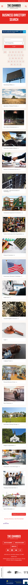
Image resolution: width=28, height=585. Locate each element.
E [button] (21, 52)
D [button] (18, 52)
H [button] (14, 55)
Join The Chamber (19, 518)
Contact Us (14, 546)
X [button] (14, 64)
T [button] (17, 61)
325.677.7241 (14, 556)
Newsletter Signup (19, 542)
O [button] (18, 58)
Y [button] (17, 64)
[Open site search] (26, 6)
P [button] (21, 58)
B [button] (12, 52)
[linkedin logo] (12, 550)
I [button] (17, 55)
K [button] (22, 55)
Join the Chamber (8, 542)
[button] (19, 514)
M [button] (12, 58)
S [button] (14, 61)
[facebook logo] (8, 550)
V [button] (23, 61)
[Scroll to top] (26, 583)
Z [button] (20, 64)
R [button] (11, 61)
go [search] (14, 46)
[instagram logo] (20, 550)
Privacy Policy (18, 560)
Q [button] (8, 61)
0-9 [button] (5, 52)
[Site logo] (14, 6)
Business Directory (9, 518)
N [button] (15, 58)
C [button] (15, 52)
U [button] (20, 61)
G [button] (11, 55)
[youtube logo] (16, 550)
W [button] (11, 64)
